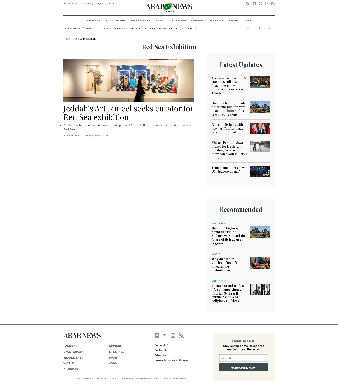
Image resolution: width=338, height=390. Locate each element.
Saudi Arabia (116, 20)
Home (67, 38)
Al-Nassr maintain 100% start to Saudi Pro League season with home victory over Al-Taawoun (229, 85)
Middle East (140, 20)
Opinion (197, 20)
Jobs (248, 20)
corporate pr (162, 345)
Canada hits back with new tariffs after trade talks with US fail (227, 128)
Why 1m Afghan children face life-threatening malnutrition (225, 264)
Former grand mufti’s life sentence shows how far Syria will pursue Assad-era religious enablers (228, 293)
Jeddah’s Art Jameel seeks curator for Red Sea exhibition (128, 112)
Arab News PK (75, 3)
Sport (234, 20)
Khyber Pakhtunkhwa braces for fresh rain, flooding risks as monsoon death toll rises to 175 (229, 150)
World (161, 20)
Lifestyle (216, 20)
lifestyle (117, 351)
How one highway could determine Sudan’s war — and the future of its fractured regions (229, 109)
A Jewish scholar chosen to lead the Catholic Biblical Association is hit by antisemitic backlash (153, 28)
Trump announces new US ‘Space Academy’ (228, 169)
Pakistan (93, 20)
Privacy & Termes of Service (171, 359)
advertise (160, 354)
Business (179, 20)
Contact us (161, 350)
